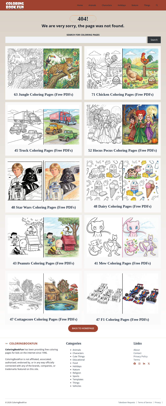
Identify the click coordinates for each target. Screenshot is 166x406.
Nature (135, 5)
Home (80, 5)
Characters (107, 5)
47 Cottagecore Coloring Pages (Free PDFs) (43, 319)
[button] (157, 5)
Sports (76, 376)
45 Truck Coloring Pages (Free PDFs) (43, 150)
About (137, 349)
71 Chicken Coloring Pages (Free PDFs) (122, 94)
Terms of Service (145, 402)
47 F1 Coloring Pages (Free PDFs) (122, 319)
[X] (149, 363)
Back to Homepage (83, 328)
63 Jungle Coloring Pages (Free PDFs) (43, 94)
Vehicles (77, 385)
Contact (137, 353)
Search (154, 39)
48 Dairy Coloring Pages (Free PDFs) (122, 206)
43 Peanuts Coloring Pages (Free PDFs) (43, 263)
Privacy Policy (141, 356)
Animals (92, 5)
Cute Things (79, 356)
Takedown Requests (126, 402)
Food (75, 362)
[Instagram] (139, 363)
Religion (77, 372)
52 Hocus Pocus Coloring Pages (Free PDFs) (122, 150)
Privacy (158, 402)
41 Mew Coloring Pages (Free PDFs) (122, 263)
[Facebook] (135, 363)
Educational (79, 359)
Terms (137, 359)
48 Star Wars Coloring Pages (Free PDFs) (43, 207)
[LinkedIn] (144, 363)
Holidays (122, 5)
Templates (78, 379)
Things (147, 5)
